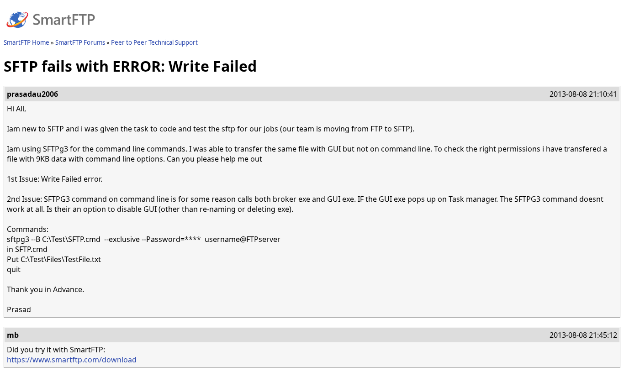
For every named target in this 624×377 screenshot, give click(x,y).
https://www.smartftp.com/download (72, 360)
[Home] (51, 33)
